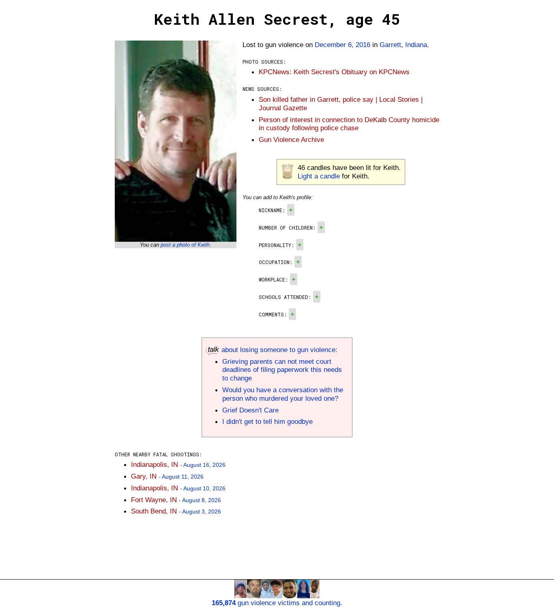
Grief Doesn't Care (250, 410)
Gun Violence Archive (291, 139)
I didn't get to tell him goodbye (267, 421)
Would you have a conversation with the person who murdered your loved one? (282, 394)
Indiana (416, 45)
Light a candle (319, 176)
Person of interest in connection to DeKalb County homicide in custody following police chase (349, 124)
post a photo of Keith (185, 245)
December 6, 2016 (342, 45)
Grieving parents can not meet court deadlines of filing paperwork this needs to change (282, 369)
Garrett (390, 45)
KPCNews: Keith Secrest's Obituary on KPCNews (334, 72)
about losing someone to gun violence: (278, 350)
